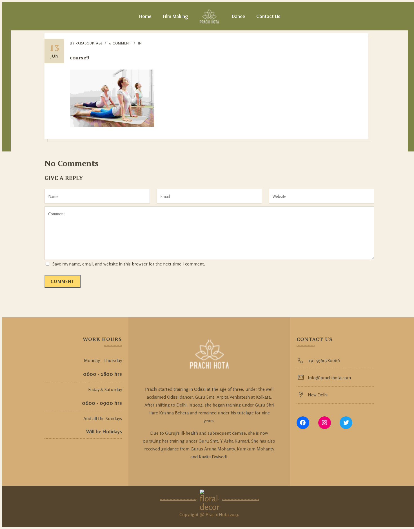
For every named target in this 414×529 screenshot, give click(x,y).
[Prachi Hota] (209, 16)
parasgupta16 (89, 43)
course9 (79, 57)
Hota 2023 (228, 514)
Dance (238, 16)
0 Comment (120, 43)
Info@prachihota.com (329, 377)
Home (145, 16)
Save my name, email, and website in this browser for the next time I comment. (128, 264)
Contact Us (268, 16)
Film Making (175, 16)
